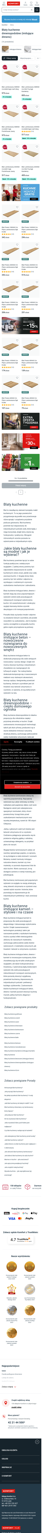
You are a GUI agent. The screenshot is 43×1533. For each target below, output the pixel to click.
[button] (25, 3)
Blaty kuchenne (9, 1055)
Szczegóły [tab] (18, 742)
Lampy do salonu (8, 1378)
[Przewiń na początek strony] (37, 1442)
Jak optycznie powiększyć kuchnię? (16, 1163)
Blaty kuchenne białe (11, 1037)
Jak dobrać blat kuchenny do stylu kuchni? (18, 1155)
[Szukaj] (37, 9)
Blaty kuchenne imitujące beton (16, 656)
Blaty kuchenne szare (11, 1022)
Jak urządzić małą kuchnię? (13, 1167)
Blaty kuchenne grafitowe (13, 1014)
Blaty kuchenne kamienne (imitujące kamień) (19, 1051)
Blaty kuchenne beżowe (12, 1043)
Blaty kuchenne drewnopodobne (16, 715)
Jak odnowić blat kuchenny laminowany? (18, 1152)
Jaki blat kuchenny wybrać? (13, 1140)
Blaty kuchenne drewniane (13, 1026)
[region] (20, 1187)
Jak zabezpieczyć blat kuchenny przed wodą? (20, 1136)
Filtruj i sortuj (11, 58)
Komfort (5, 25)
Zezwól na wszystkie (22, 787)
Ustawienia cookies (21, 782)
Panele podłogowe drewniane (12, 1374)
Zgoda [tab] (6, 742)
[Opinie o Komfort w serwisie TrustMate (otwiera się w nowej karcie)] (21, 1240)
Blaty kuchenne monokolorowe (14, 1047)
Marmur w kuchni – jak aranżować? (16, 1159)
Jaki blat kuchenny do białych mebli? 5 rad (18, 1103)
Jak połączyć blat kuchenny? (14, 1115)
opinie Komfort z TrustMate (24, 1232)
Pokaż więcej (21, 485)
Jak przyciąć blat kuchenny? (14, 1091)
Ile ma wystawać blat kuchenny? (15, 1119)
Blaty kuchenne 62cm (11, 1070)
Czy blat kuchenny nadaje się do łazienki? (18, 1130)
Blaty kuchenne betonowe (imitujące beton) (19, 1059)
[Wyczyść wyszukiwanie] (31, 9)
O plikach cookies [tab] (33, 742)
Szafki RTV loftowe (8, 1381)
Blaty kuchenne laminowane (14, 1030)
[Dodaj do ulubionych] (17, 66)
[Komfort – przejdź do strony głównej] (8, 1491)
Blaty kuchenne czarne (12, 1033)
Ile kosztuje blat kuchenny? (13, 1088)
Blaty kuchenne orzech (12, 1018)
